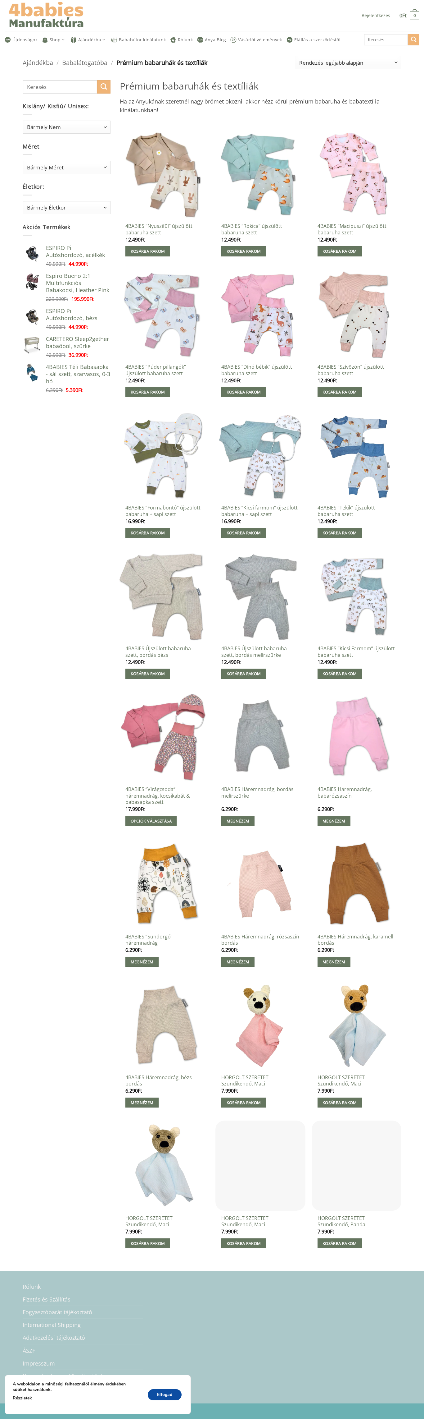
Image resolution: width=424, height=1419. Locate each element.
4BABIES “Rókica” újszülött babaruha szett (251, 229)
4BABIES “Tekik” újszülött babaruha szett (346, 510)
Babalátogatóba (84, 62)
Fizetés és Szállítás (46, 1299)
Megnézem (238, 821)
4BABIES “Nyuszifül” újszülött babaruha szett (158, 229)
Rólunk (185, 40)
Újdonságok (25, 40)
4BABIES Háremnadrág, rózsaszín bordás (260, 939)
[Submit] (413, 39)
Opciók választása (151, 821)
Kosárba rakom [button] (148, 251)
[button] (409, 15)
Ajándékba (89, 40)
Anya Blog (215, 40)
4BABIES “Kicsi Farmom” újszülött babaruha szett (356, 651)
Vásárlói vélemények (260, 40)
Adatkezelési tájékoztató (54, 1337)
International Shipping (52, 1325)
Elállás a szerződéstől (317, 40)
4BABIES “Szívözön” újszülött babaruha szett (351, 370)
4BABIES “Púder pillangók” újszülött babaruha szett (155, 370)
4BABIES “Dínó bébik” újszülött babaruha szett (256, 370)
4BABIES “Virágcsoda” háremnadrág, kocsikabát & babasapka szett (157, 795)
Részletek (22, 1398)
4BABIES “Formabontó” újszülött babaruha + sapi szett (163, 510)
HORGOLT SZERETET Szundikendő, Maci (244, 1080)
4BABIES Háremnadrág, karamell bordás (355, 939)
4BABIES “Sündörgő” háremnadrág (149, 939)
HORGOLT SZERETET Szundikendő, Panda (341, 1221)
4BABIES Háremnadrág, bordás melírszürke (257, 792)
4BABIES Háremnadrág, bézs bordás (158, 1080)
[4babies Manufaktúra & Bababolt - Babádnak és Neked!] (51, 15)
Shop (55, 40)
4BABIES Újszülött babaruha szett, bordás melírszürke (254, 651)
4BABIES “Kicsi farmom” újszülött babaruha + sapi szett (259, 510)
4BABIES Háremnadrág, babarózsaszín (345, 792)
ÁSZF (29, 1350)
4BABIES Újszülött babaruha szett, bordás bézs (158, 651)
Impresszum (39, 1363)
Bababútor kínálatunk (142, 40)
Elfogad (164, 1395)
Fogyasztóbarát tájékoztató (57, 1312)
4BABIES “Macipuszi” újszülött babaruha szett (352, 229)
